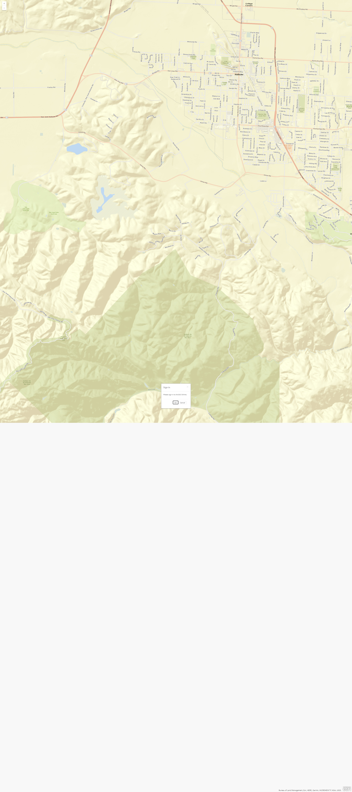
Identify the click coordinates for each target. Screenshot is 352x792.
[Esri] (346, 788)
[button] (4, 3)
